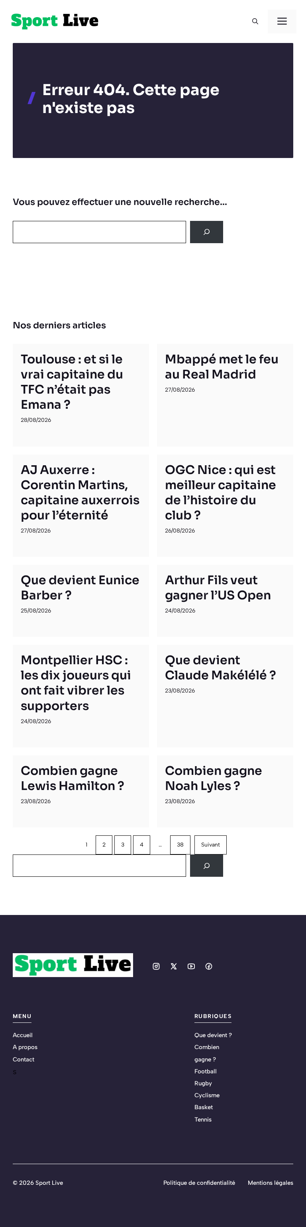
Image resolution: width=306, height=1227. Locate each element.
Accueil (23, 1035)
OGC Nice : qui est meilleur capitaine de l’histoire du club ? (220, 492)
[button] (255, 21)
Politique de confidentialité (199, 1182)
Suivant (210, 844)
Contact (23, 1059)
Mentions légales (270, 1182)
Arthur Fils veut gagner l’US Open (218, 588)
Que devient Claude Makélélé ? (220, 668)
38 (180, 844)
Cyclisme (207, 1095)
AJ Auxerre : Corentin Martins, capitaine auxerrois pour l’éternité (80, 492)
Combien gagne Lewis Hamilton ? (72, 778)
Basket (203, 1107)
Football (205, 1071)
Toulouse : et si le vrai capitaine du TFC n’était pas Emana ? (72, 382)
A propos (25, 1047)
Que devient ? (213, 1035)
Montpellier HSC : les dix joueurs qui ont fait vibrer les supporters (76, 683)
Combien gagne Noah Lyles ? (213, 778)
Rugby (203, 1083)
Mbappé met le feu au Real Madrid (222, 367)
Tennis (203, 1119)
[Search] (206, 232)
